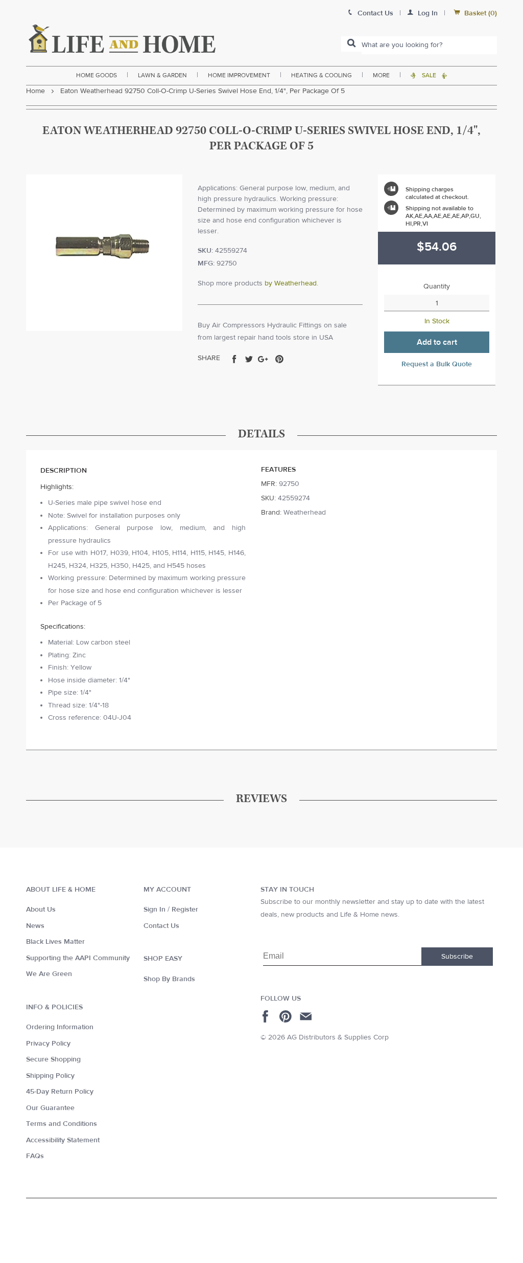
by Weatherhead (291, 283)
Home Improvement (239, 75)
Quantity (436, 286)
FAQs (35, 1156)
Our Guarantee (50, 1108)
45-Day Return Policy (59, 1091)
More (381, 75)
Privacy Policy (48, 1043)
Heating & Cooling (321, 75)
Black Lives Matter (55, 941)
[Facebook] (266, 1016)
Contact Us (161, 925)
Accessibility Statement (63, 1140)
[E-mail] (306, 1016)
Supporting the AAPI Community (78, 958)
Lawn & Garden (162, 75)
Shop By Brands (169, 979)
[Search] (351, 44)
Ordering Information (59, 1027)
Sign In (154, 909)
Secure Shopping (53, 1059)
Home (35, 91)
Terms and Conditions (61, 1123)
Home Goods (96, 75)
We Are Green (49, 974)
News (35, 925)
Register (185, 909)
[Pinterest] (286, 1016)
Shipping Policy (50, 1075)
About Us (41, 909)
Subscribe (457, 956)
